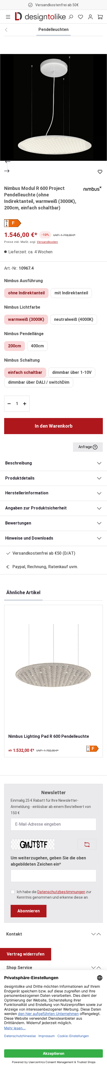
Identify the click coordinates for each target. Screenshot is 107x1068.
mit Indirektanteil (71, 292)
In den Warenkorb (53, 426)
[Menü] (8, 16)
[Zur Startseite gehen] (40, 16)
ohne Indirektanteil (26, 292)
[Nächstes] (7, 171)
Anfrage (85, 447)
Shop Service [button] (19, 967)
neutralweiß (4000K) (73, 319)
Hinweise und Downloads (29, 538)
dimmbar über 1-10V (71, 372)
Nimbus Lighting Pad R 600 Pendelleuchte (48, 736)
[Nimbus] (92, 188)
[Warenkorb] (100, 16)
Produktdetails (20, 478)
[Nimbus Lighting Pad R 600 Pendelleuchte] (53, 669)
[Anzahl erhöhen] (25, 404)
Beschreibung (18, 463)
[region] (53, 107)
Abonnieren (28, 910)
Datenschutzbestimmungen (61, 892)
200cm (14, 345)
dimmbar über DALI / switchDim (38, 382)
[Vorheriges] (7, 161)
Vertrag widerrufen (25, 954)
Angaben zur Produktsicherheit (36, 508)
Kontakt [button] (14, 934)
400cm (37, 345)
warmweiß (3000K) (26, 319)
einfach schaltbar (25, 372)
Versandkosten (47, 242)
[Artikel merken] (100, 172)
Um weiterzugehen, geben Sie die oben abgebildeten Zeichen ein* (48, 861)
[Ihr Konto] (90, 16)
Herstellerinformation (26, 492)
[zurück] (6, 30)
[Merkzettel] (80, 16)
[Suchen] (70, 16)
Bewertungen (18, 523)
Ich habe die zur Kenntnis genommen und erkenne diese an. (54, 894)
